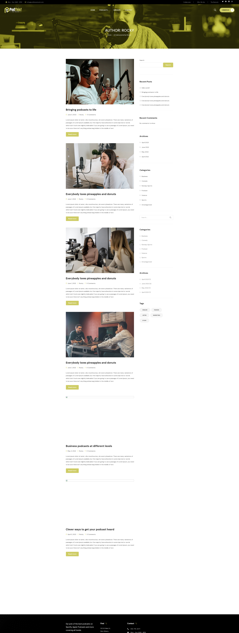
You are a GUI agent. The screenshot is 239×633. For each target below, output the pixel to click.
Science (144, 195)
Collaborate (187, 2)
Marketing (156, 315)
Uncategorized (147, 205)
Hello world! (145, 88)
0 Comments (91, 115)
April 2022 (145, 157)
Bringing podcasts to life (150, 92)
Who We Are (201, 2)
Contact (128, 10)
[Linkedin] (229, 2)
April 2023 (145, 142)
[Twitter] (223, 2)
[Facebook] (226, 2)
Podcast (145, 191)
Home (93, 10)
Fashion (156, 310)
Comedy (145, 181)
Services (116, 10)
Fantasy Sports (147, 186)
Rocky (82, 115)
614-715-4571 (135, 629)
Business (145, 176)
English (144, 310)
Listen (144, 315)
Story (144, 320)
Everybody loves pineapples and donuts (155, 96)
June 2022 (145, 147)
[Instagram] (232, 2)
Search (142, 60)
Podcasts (103, 10)
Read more (72, 134)
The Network (214, 2)
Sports (144, 200)
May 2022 (145, 152)
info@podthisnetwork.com (35, 2)
